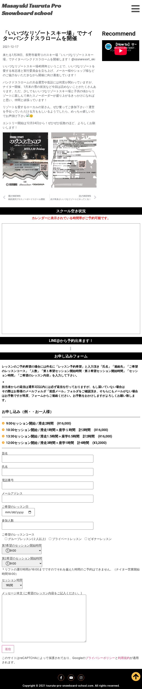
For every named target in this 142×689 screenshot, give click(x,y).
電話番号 (8, 480)
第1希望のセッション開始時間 (22, 545)
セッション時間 (12, 580)
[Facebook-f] (61, 677)
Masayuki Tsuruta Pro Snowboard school (31, 9)
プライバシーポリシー (100, 658)
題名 (5, 453)
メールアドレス (12, 493)
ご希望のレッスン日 (15, 506)
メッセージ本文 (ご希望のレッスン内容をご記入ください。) (42, 593)
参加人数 (8, 520)
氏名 (5, 466)
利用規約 (124, 658)
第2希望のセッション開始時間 (22, 558)
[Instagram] (81, 677)
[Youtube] (71, 677)
